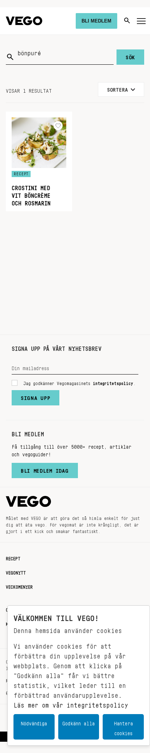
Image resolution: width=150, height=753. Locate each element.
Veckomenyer (19, 585)
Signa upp (35, 396)
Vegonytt (16, 571)
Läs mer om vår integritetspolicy (70, 703)
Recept (13, 557)
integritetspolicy (113, 382)
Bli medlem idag (45, 469)
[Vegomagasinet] (24, 20)
